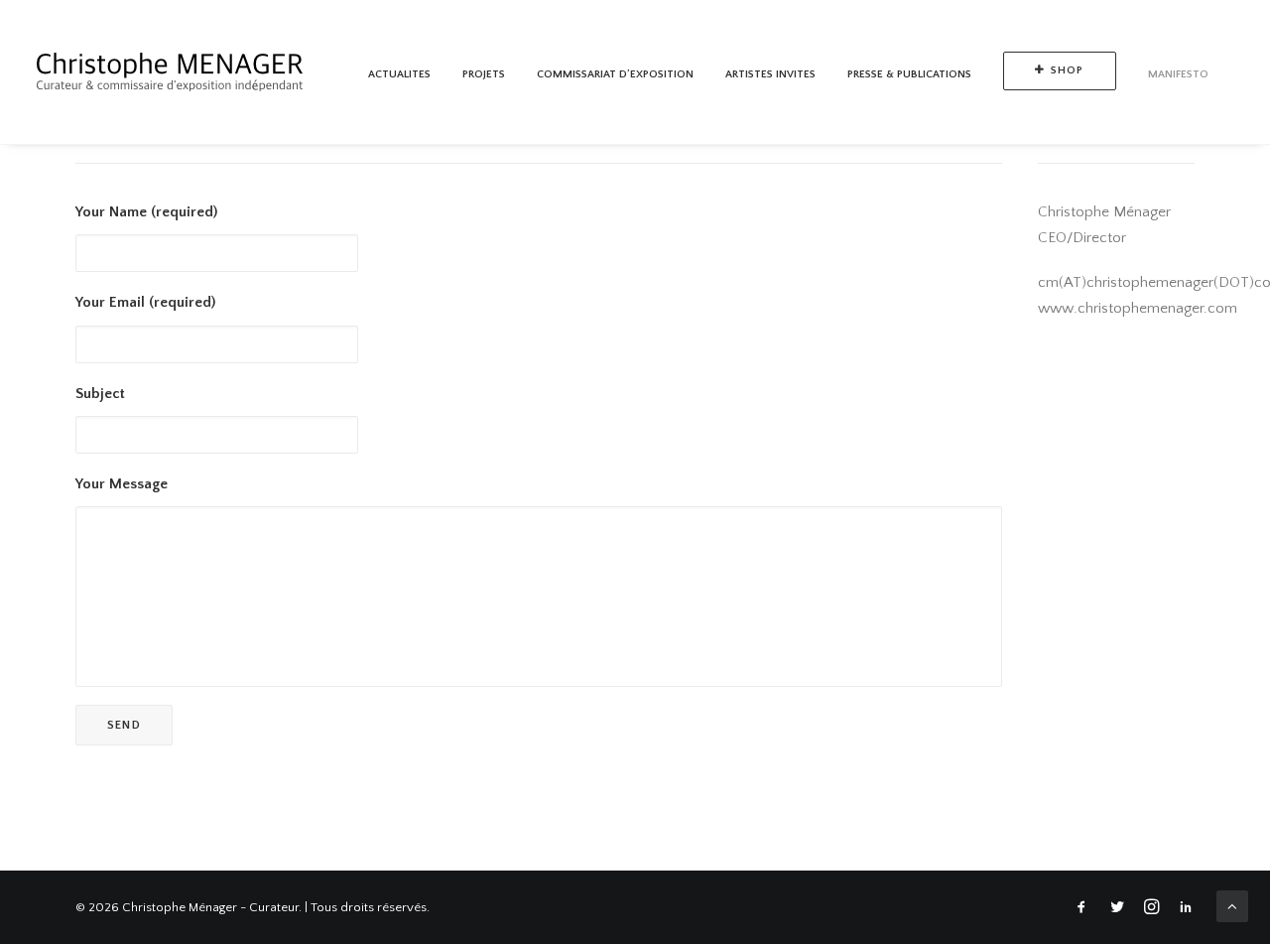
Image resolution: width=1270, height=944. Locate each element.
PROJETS (483, 74)
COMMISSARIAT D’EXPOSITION (615, 74)
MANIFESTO (1178, 74)
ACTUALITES (399, 74)
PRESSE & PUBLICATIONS (909, 74)
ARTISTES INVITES (770, 74)
